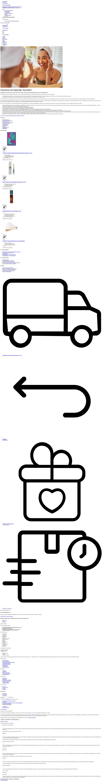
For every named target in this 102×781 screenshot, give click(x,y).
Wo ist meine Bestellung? (9, 10)
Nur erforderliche (7, 719)
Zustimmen (2, 719)
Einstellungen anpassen (15, 719)
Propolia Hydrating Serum (7, 271)
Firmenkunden (5, 666)
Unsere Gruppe (5, 687)
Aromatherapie (6, 127)
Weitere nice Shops (6, 707)
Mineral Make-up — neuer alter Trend (9, 255)
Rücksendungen (7, 11)
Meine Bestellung (5, 660)
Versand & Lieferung (6, 661)
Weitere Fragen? (5, 665)
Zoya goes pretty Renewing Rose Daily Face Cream (11, 262)
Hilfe (3, 9)
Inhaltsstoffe (5, 679)
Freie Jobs (4, 689)
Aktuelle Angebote (6, 681)
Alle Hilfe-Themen (8, 15)
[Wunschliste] (3, 31)
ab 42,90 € (12, 6)
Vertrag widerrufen (3, 709)
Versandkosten (7, 12)
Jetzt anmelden (5, 26)
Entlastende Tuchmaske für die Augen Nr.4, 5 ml (17, 153)
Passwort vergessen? (6, 672)
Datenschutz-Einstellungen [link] (7, 704)
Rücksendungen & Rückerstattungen (9, 662)
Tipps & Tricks (6, 121)
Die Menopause (5, 253)
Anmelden (4, 670)
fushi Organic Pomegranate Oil (8, 267)
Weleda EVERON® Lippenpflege (8, 260)
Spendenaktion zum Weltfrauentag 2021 (9, 254)
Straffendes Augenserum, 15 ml (14, 182)
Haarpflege (5, 124)
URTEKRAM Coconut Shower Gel (9, 261)
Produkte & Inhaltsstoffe (7, 120)
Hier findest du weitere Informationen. (6, 616)
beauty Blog (5, 678)
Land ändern (10, 697)
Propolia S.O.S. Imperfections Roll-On (9, 269)
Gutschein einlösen (6, 674)
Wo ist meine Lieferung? (7, 673)
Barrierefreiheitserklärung (7, 703)
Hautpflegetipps (6, 119)
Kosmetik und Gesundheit (8, 122)
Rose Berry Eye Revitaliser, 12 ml (12, 211)
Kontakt (6, 14)
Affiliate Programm (6, 682)
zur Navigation (5, 1)
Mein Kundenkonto (6, 667)
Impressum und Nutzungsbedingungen (9, 700)
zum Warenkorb (5, 3)
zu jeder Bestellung (11, 7)
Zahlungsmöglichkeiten (9, 13)
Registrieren (5, 671)
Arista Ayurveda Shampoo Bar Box (9, 270)
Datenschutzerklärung (32, 717)
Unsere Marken (6, 123)
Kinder (4, 126)
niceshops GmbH (8, 699)
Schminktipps (5, 125)
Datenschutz (5, 701)
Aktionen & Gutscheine (7, 664)
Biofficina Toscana (6, 259)
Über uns (4, 686)
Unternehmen (5, 706)
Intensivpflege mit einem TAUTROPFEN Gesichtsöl (11, 251)
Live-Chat (6, 16)
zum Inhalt (4, 2)
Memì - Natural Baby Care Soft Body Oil (9, 268)
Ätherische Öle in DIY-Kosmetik (8, 252)
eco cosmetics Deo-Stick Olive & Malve (9, 263)
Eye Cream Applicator (14, 241)
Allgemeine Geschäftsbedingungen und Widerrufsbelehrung (13, 702)
